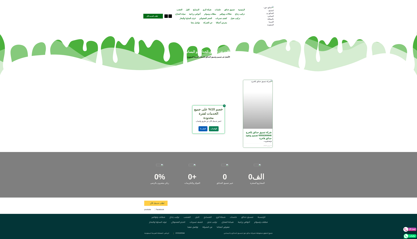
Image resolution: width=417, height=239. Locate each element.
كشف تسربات (221, 18)
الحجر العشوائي (205, 18)
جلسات (218, 10)
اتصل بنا (203, 129)
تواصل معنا (195, 23)
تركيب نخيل (235, 18)
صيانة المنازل (180, 14)
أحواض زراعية (195, 14)
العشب (179, 10)
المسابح (196, 10)
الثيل (187, 10)
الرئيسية (241, 10)
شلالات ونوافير (226, 14)
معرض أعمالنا (221, 23)
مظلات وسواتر (210, 14)
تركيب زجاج (240, 14)
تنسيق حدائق (229, 10)
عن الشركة (208, 23)
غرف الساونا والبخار (188, 18)
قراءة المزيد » (268, 141)
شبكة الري (207, 10)
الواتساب (214, 129)
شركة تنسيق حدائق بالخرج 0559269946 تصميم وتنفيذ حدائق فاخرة (259, 135)
